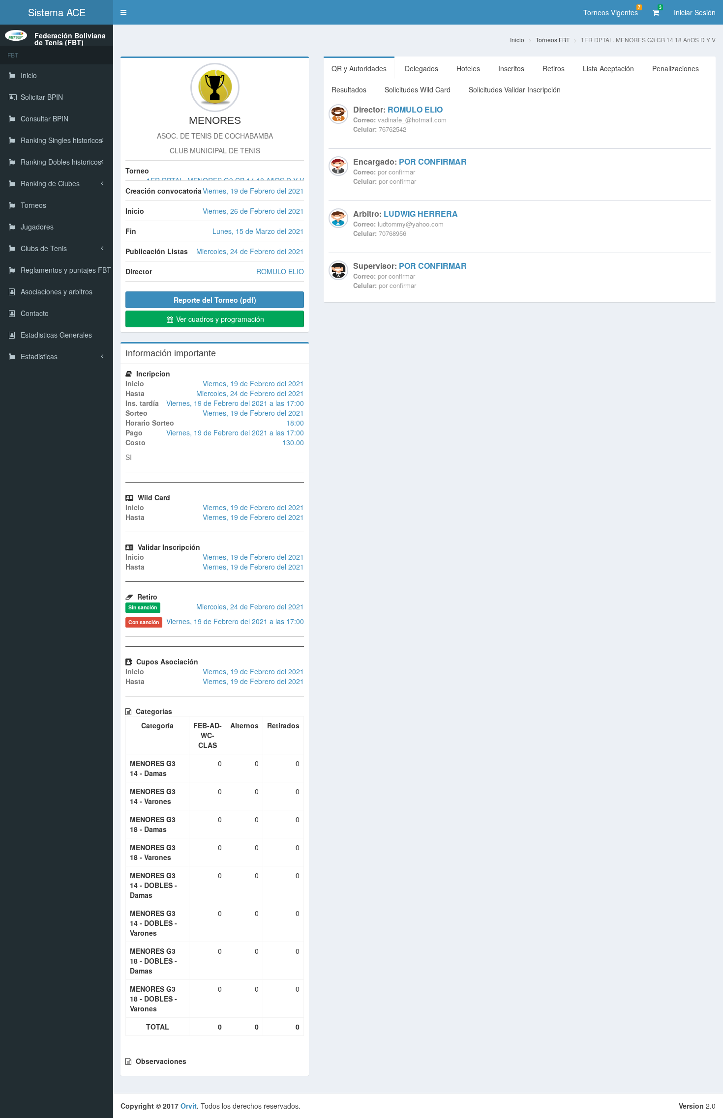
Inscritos (511, 68)
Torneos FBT (553, 39)
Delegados (421, 68)
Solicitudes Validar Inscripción (515, 89)
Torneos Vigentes (611, 10)
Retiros (553, 68)
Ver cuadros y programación (219, 319)
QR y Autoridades (359, 68)
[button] (123, 12)
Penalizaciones (675, 68)
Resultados (348, 89)
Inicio (517, 39)
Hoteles (468, 68)
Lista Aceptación (608, 68)
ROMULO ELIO (415, 109)
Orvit (189, 1106)
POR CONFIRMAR (433, 161)
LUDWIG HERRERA (421, 213)
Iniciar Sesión (695, 12)
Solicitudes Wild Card (418, 89)
